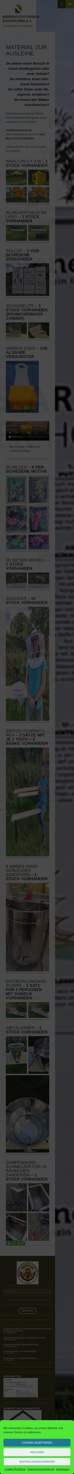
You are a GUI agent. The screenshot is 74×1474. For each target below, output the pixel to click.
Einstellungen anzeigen (37, 1461)
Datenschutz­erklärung (41, 1469)
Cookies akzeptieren (37, 1442)
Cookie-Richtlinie (15, 1469)
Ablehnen (37, 1452)
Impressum (63, 1469)
